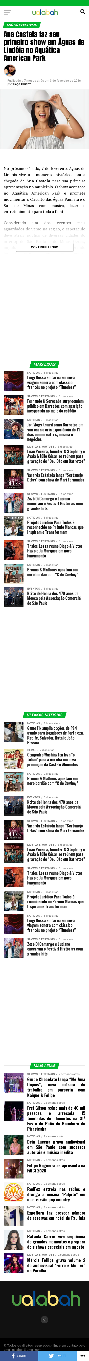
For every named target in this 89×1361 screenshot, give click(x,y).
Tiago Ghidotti (22, 84)
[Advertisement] (44, 309)
